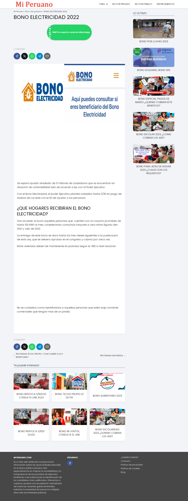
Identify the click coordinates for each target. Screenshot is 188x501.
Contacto (125, 461)
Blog (123, 472)
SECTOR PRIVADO (121, 4)
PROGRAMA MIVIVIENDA (111, 355)
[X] (24, 56)
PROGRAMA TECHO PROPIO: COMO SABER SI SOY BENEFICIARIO (39, 355)
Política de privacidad (132, 464)
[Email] (47, 56)
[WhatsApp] (32, 56)
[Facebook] (17, 56)
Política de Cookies (130, 468)
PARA (102, 4)
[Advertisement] (69, 152)
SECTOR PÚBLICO (143, 4)
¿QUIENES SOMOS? (129, 457)
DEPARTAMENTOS (165, 4)
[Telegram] (39, 56)
